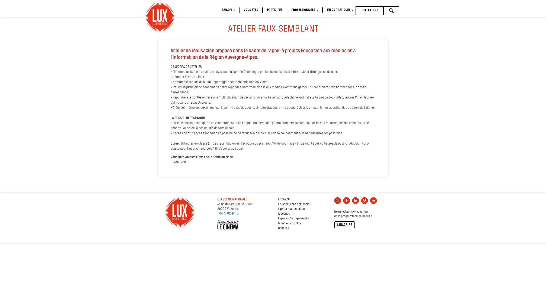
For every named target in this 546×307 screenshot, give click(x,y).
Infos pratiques (338, 10)
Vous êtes (251, 10)
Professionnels (303, 10)
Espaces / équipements (293, 218)
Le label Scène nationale (293, 204)
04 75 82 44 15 (228, 213)
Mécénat (284, 214)
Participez (274, 10)
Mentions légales (289, 223)
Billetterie (370, 10)
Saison (227, 10)
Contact (283, 228)
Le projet (284, 199)
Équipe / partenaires (291, 209)
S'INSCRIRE (344, 225)
